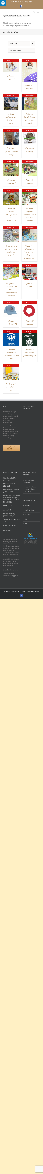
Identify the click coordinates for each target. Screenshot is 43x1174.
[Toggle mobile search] (34, 12)
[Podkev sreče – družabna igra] (11, 365)
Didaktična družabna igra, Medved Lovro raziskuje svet (29, 252)
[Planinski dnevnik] (29, 302)
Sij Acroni (27, 514)
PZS (25, 519)
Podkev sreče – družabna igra (11, 387)
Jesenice (27, 505)
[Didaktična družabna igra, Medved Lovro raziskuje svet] (29, 227)
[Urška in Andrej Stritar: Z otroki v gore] (11, 95)
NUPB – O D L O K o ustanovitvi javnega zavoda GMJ (10, 508)
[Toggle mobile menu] (38, 12)
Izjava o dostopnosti (9, 525)
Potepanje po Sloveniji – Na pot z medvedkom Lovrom (11, 289)
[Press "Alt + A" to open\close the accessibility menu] (3, 3)
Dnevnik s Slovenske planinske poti (29, 352)
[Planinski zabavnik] (29, 161)
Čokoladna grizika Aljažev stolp (11, 151)
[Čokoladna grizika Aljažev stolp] (11, 130)
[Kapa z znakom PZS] (11, 302)
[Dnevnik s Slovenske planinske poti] (29, 331)
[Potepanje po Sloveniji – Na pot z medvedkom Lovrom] (11, 265)
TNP (25, 524)
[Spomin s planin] (29, 265)
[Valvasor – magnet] (11, 60)
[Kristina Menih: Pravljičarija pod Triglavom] (11, 190)
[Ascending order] (33, 43)
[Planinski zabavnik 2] (11, 161)
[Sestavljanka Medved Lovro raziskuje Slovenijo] (11, 227)
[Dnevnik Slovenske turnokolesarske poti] (11, 331)
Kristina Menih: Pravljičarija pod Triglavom (11, 214)
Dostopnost (7, 530)
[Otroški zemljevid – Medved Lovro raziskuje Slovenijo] (29, 190)
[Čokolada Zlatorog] (29, 130)
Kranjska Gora (29, 510)
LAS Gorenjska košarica (29, 481)
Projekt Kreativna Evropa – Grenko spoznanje (30, 489)
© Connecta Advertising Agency (29, 591)
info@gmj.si (28, 2)
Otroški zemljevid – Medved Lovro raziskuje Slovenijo (29, 214)
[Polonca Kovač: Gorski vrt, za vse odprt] (29, 95)
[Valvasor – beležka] (29, 60)
